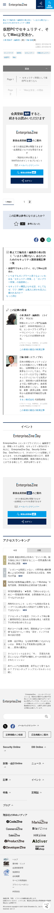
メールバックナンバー (28, 165)
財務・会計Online (12, 763)
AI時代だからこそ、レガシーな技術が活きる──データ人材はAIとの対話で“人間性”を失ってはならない (29, 606)
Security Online (11, 747)
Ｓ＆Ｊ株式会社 (27, 399)
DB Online (37, 747)
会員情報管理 (17, 867)
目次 (27, 68)
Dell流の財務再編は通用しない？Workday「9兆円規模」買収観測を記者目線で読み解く (29, 583)
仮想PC (6, 57)
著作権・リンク (18, 863)
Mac (14, 57)
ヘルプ (15, 859)
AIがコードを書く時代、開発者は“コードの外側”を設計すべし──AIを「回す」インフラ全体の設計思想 (29, 631)
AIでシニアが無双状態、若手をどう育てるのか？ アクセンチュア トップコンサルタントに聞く (29, 669)
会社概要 (16, 876)
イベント (36, 779)
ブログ (6, 805)
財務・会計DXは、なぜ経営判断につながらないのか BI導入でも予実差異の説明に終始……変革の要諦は (29, 644)
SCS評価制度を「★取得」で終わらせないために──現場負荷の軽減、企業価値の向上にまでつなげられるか (29, 594)
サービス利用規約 (19, 880)
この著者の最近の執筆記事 (32, 349)
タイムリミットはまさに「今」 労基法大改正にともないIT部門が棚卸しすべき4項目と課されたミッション (29, 656)
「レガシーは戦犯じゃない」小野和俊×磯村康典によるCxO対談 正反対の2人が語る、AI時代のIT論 (29, 572)
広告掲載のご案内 (39, 734)
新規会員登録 (28, 172)
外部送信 (16, 891)
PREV (9, 202)
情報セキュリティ (44, 53)
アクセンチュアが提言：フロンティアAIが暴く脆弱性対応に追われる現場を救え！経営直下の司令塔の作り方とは (29, 619)
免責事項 (16, 872)
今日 (15, 550)
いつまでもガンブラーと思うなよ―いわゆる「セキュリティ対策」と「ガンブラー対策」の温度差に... (27, 278)
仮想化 (19, 53)
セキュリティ (29, 53)
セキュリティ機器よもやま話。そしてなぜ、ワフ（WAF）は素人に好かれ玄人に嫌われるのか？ (27, 289)
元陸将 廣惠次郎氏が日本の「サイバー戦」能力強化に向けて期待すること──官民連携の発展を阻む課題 (29, 560)
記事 (5, 779)
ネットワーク (8, 53)
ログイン (28, 180)
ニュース (36, 763)
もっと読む (11, 295)
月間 (39, 550)
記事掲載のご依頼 (14, 734)
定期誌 (35, 792)
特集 (5, 792)
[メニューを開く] (4, 4)
